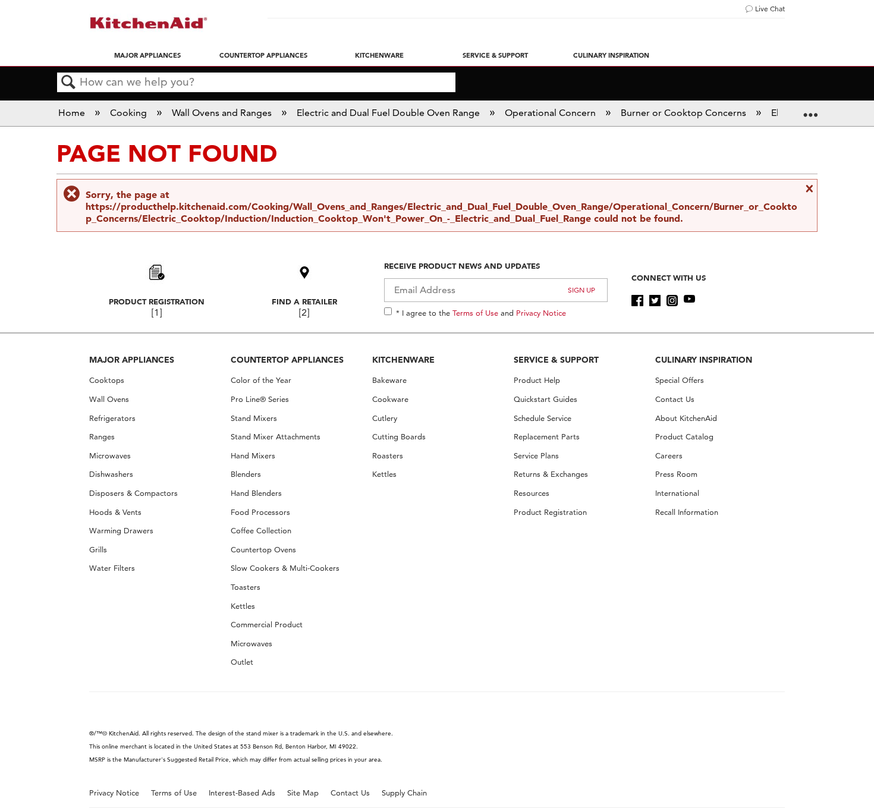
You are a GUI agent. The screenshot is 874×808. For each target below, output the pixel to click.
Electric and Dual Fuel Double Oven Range (389, 112)
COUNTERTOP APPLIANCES (287, 359)
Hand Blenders (256, 493)
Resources (531, 493)
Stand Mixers (254, 418)
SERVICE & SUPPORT (556, 359)
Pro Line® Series (260, 399)
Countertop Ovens (263, 549)
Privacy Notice (541, 312)
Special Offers (679, 380)
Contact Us (674, 399)
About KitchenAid (686, 418)
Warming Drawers (121, 530)
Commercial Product (267, 624)
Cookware (390, 399)
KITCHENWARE (403, 359)
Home (72, 112)
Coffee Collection (261, 530)
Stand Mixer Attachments (275, 436)
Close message (808, 188)
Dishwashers (111, 474)
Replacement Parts (547, 436)
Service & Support (495, 55)
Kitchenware (379, 55)
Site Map (303, 792)
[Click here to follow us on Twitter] (655, 301)
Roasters (387, 455)
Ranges (102, 436)
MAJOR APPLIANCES (131, 359)
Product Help (537, 380)
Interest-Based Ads (242, 792)
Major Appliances (147, 55)
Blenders (246, 474)
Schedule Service (542, 418)
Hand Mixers (253, 455)
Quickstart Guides (545, 399)
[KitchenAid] (148, 23)
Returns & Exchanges (551, 474)
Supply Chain (404, 792)
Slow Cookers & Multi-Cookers (285, 568)
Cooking (129, 112)
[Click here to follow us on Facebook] (637, 301)
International (677, 493)
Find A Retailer (304, 301)
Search (68, 83)
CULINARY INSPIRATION (703, 359)
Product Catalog (684, 436)
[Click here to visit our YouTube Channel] (689, 301)
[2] (304, 312)
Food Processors (260, 512)
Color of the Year (261, 380)
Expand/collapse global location (810, 109)
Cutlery (384, 418)
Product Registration (157, 301)
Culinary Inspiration (611, 55)
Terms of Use (475, 312)
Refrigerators (112, 418)
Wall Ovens (109, 399)
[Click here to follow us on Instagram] (672, 301)
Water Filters (112, 568)
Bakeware (389, 380)
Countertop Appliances (263, 55)
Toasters (245, 587)
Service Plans (536, 455)
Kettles (243, 606)
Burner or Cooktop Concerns (685, 112)
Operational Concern (551, 112)
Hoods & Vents (115, 512)
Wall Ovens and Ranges (223, 112)
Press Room (676, 474)
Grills (98, 549)
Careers (669, 455)
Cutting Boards (399, 436)
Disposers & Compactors (133, 493)
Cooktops (106, 380)
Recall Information (686, 512)
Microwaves (110, 455)
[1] (157, 312)
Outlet (242, 662)
